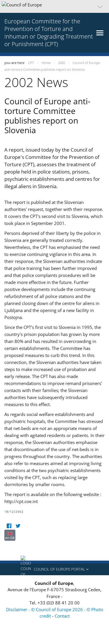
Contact (62, 616)
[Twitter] (17, 526)
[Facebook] (8, 526)
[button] (54, 6)
